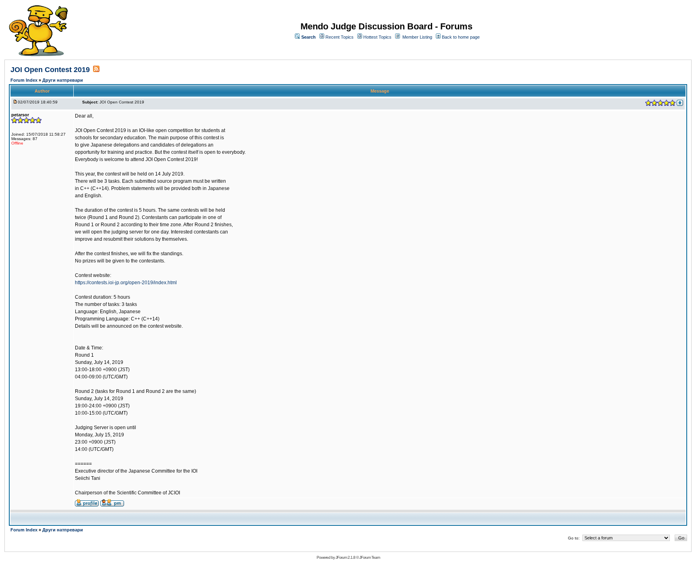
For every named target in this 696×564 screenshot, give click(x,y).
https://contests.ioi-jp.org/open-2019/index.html (126, 282)
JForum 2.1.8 (345, 557)
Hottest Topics (377, 37)
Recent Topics (339, 37)
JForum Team (369, 557)
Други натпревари (62, 80)
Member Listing (417, 37)
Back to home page (461, 37)
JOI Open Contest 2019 (50, 70)
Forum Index (24, 80)
